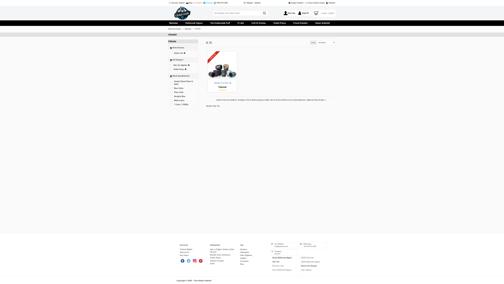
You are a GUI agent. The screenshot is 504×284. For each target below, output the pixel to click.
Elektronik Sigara (174, 28)
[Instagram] (194, 261)
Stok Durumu (178, 48)
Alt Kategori (178, 60)
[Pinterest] (200, 261)
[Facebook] (182, 261)
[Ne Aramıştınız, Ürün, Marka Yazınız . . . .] (264, 13)
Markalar (188, 28)
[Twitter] (188, 261)
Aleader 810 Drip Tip (222, 83)
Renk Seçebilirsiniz (181, 76)
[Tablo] (207, 42)
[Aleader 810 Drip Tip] (222, 66)
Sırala (313, 42)
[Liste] (210, 42)
